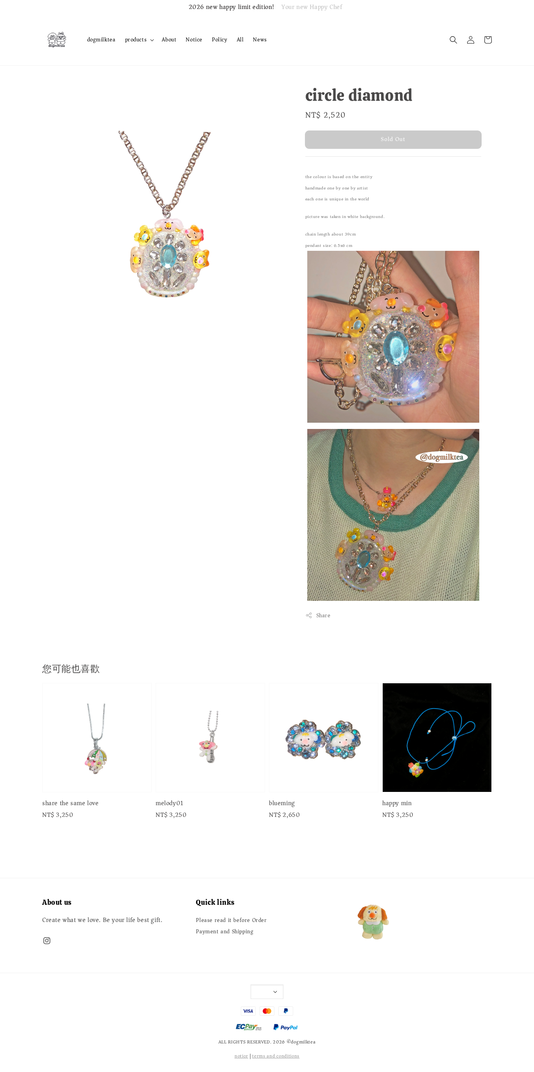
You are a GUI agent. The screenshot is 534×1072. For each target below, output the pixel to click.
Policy (220, 40)
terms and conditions (275, 1056)
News (260, 40)
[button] (453, 39)
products (136, 39)
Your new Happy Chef (311, 7)
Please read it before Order (231, 921)
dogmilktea (101, 40)
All (240, 40)
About (169, 40)
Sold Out (393, 139)
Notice (194, 40)
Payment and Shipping (224, 931)
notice (241, 1056)
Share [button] (323, 615)
